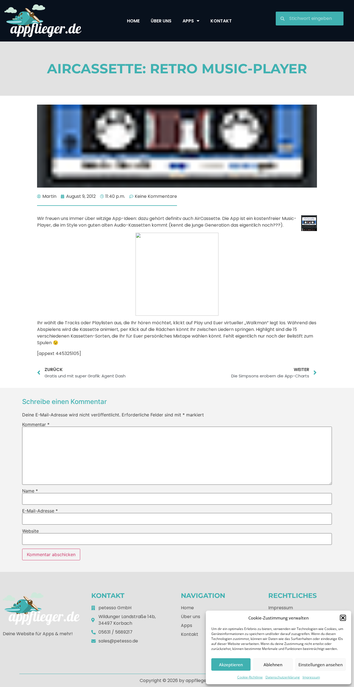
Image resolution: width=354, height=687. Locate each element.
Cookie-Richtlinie (250, 677)
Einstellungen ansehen (320, 664)
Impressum (311, 677)
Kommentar (36, 424)
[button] (343, 618)
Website (30, 531)
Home (133, 21)
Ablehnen (273, 664)
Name (30, 491)
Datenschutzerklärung (283, 677)
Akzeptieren (231, 664)
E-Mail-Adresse (40, 511)
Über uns (161, 21)
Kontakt (221, 21)
